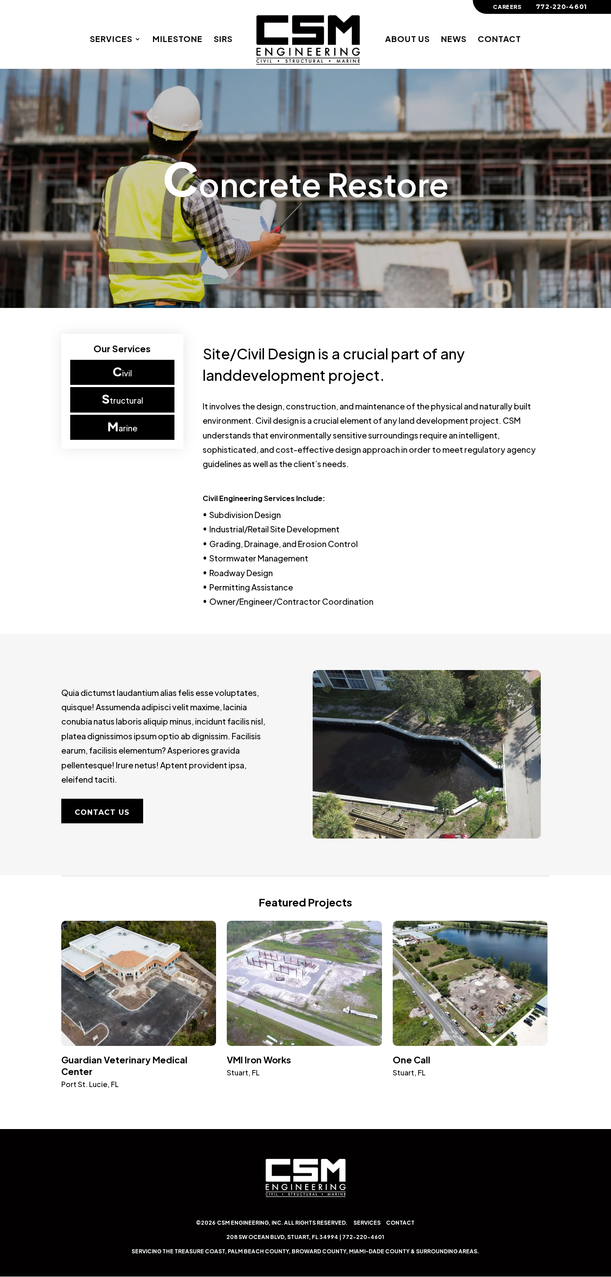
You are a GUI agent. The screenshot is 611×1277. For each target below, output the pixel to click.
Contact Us (102, 812)
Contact (499, 40)
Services (111, 40)
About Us (407, 40)
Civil (122, 371)
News (454, 40)
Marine (122, 426)
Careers (507, 7)
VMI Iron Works (259, 1059)
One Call (411, 1059)
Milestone (178, 40)
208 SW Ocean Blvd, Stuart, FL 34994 (282, 1237)
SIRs (223, 40)
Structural (122, 398)
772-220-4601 (363, 1237)
